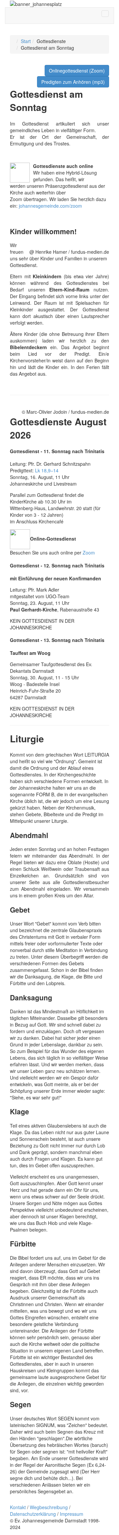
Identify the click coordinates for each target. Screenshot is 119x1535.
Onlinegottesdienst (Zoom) (77, 70)
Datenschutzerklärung (33, 1513)
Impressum (71, 1513)
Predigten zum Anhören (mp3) (73, 82)
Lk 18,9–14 (47, 470)
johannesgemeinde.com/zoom (50, 205)
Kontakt (18, 1507)
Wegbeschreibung (49, 1507)
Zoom (89, 552)
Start (26, 41)
